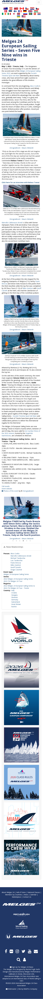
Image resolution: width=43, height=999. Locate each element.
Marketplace (16, 897)
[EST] (10, 11)
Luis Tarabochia (16, 560)
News (26, 895)
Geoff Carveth (16, 567)
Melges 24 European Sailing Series (16, 574)
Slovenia (14, 597)
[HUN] (36, 11)
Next (38, 518)
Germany (14, 600)
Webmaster (12, 989)
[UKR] (18, 16)
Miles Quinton (28, 288)
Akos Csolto (34, 86)
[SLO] (25, 14)
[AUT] (10, 8)
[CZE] (37, 8)
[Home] (15, 2)
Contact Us (27, 897)
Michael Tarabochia (18, 558)
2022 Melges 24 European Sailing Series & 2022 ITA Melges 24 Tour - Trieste (19, 587)
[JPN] (13, 14)
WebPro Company (30, 989)
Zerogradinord (28, 491)
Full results (6, 486)
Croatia (14, 593)
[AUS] (6, 8)
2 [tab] (16, 541)
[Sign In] (24, 959)
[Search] (18, 959)
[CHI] (27, 8)
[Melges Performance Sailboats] (21, 940)
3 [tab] (20, 541)
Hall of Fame (21, 892)
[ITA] (9, 14)
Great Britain (16, 604)
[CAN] (22, 8)
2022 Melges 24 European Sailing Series (18, 579)
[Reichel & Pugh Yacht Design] (21, 914)
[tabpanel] (21, 518)
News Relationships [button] (14, 547)
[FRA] (20, 11)
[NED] (39, 14)
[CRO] (32, 8)
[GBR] (30, 11)
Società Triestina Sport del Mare (19, 74)
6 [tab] (30, 541)
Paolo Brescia (16, 563)
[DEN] (5, 11)
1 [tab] (13, 541)
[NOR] (18, 14)
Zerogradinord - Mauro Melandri (21, 148)
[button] (21, 125)
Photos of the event (10, 491)
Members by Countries (13, 895)
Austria (14, 606)
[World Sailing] (21, 924)
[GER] (25, 11)
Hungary (14, 595)
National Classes (34, 892)
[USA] (24, 16)
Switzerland (15, 602)
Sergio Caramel (16, 570)
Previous (4, 518)
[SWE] (30, 14)
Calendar (33, 895)
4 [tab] (23, 541)
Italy (12, 590)
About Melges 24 (8, 892)
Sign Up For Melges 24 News (22, 967)
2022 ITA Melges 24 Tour (13, 581)
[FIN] (15, 11)
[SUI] (35, 14)
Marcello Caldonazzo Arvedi (12, 222)
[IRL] (4, 14)
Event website (7, 489)
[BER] (16, 8)
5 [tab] (27, 541)
